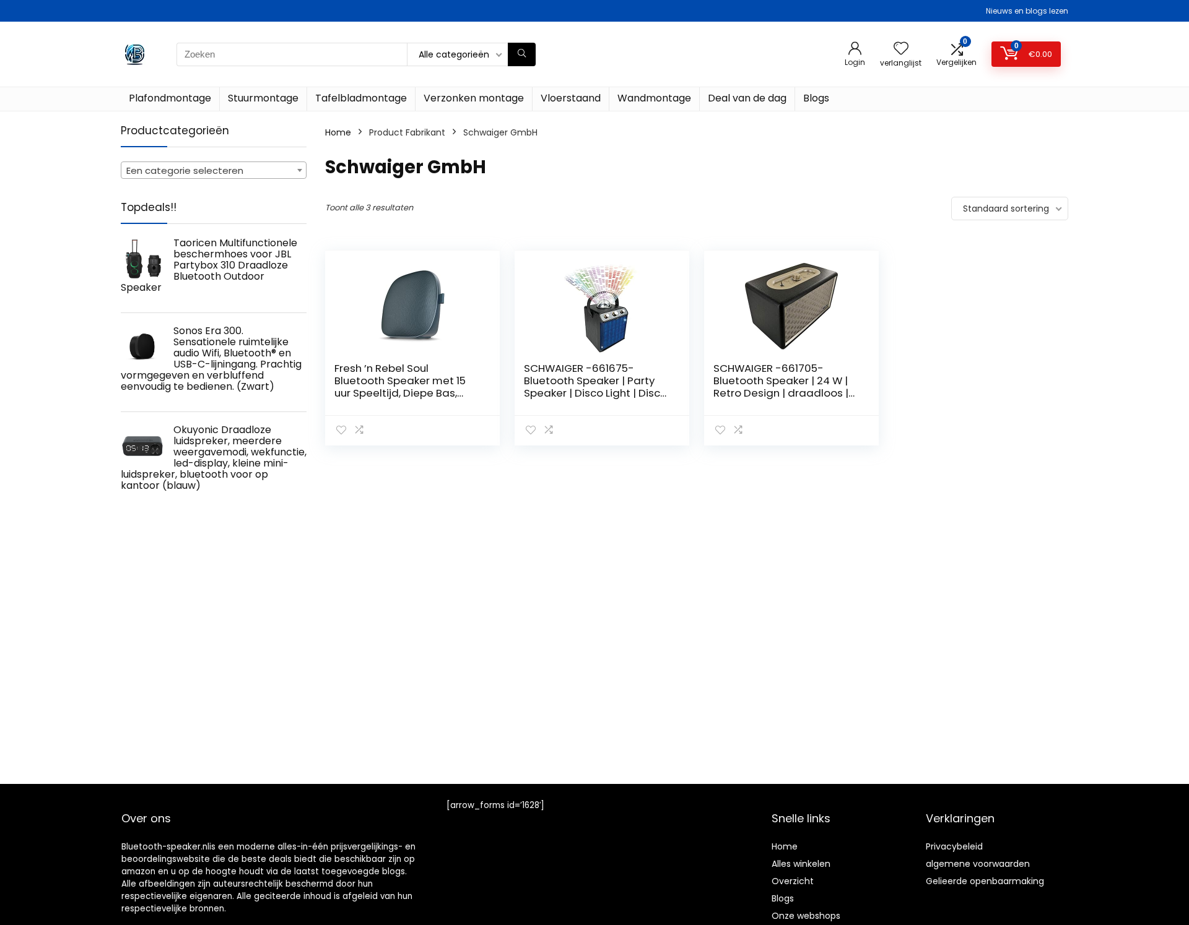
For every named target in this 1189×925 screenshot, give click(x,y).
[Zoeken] (522, 54)
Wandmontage (654, 98)
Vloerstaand (571, 98)
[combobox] (214, 170)
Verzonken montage (474, 98)
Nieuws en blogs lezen (1027, 11)
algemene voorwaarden (978, 864)
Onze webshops (806, 916)
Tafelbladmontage (361, 98)
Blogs (816, 98)
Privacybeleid (954, 846)
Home (338, 132)
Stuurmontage (263, 98)
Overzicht (793, 881)
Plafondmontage (170, 98)
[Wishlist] (901, 49)
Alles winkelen (801, 864)
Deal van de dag (747, 98)
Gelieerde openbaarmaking (985, 881)
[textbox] (213, 170)
